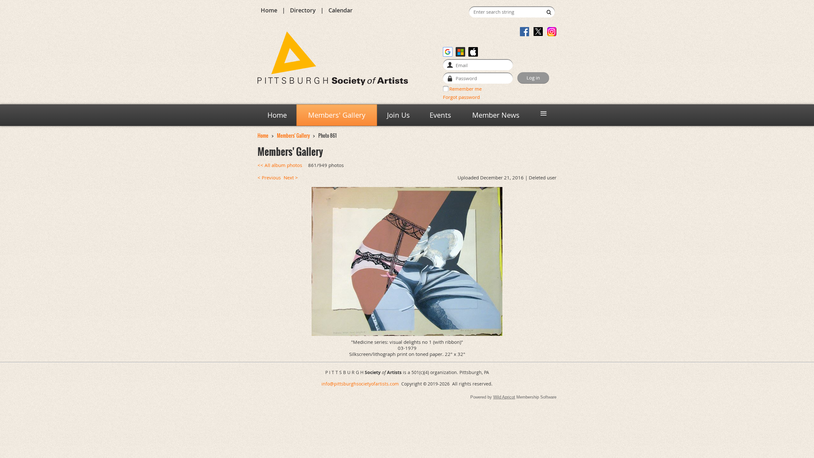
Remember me (465, 89)
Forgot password (461, 97)
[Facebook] (524, 31)
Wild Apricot (504, 397)
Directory (303, 10)
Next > (291, 178)
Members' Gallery (293, 135)
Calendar (340, 10)
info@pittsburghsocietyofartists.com (360, 384)
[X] (538, 31)
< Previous (269, 178)
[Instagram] (551, 31)
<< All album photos (280, 165)
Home (269, 10)
